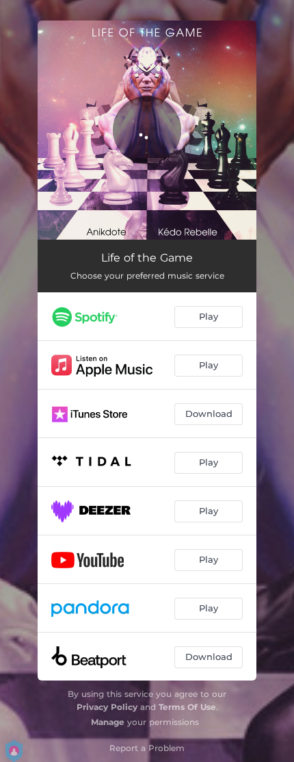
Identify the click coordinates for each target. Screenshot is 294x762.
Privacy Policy (107, 707)
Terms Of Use (187, 707)
